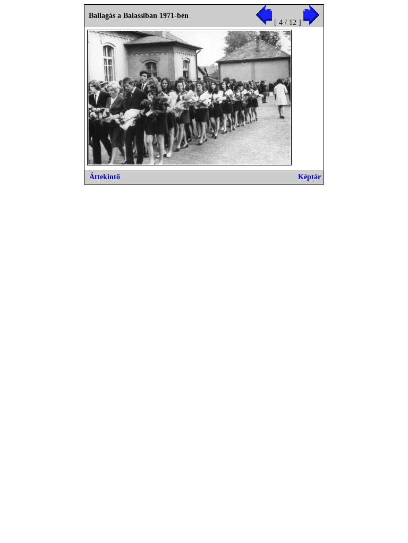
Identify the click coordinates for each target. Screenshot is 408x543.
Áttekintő (104, 177)
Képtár (309, 177)
